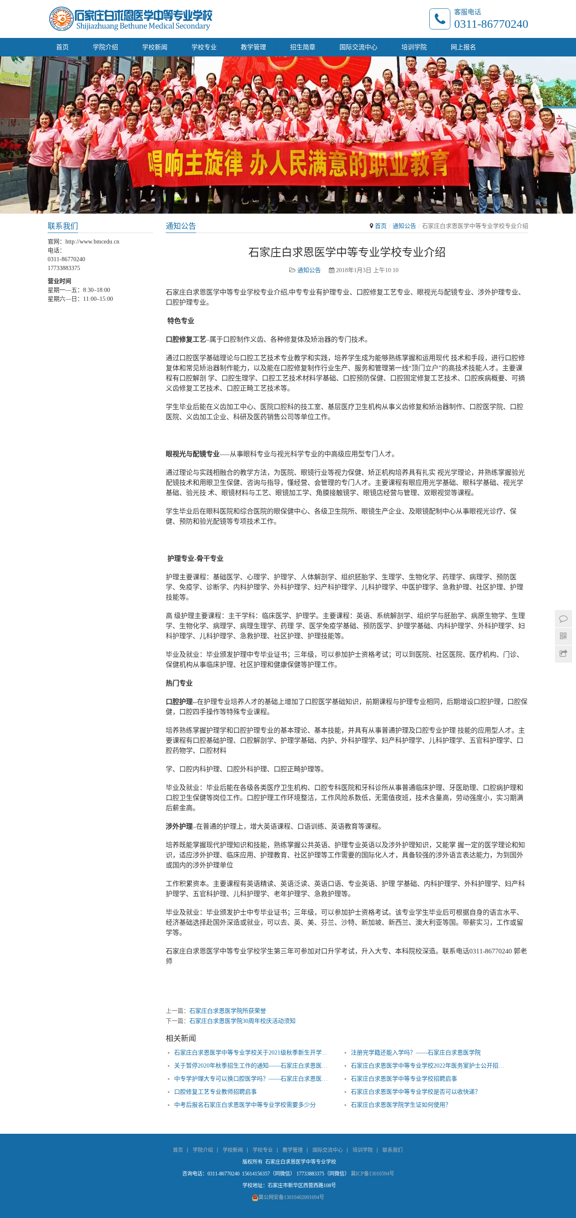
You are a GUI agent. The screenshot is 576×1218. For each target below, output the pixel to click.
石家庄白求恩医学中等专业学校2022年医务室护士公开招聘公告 (428, 1066)
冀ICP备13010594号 (372, 1174)
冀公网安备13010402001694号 (291, 1197)
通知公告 (404, 226)
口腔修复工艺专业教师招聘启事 (215, 1092)
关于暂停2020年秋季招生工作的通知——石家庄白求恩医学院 (252, 1066)
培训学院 (414, 47)
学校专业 (204, 47)
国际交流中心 (358, 47)
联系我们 (392, 1150)
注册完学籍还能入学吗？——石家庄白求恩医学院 (416, 1052)
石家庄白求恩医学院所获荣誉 (227, 1011)
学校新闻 (154, 47)
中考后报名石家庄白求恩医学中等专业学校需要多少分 (245, 1105)
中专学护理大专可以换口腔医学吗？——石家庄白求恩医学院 (252, 1079)
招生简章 (302, 47)
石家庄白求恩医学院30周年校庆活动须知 (242, 1021)
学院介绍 (105, 47)
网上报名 (463, 47)
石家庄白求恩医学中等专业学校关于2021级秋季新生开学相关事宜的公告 (252, 1052)
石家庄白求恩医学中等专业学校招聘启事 (404, 1079)
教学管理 (253, 47)
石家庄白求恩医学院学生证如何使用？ (401, 1105)
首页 (62, 47)
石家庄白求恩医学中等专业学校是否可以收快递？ (416, 1092)
